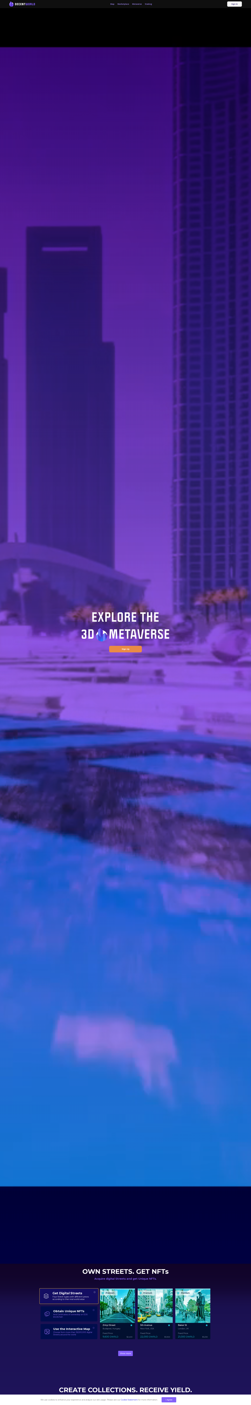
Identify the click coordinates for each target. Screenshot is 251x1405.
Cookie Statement (129, 1400)
